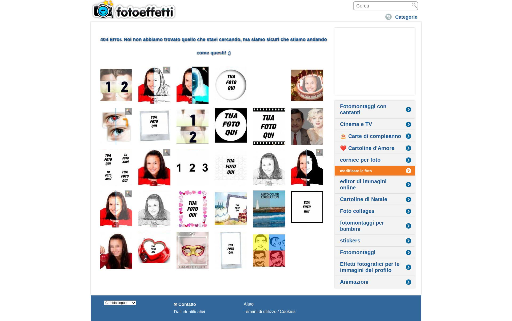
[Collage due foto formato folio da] (269, 85)
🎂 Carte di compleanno (370, 136)
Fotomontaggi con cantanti (363, 109)
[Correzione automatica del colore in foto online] (269, 208)
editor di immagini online (363, 184)
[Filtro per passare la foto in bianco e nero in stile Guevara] (307, 167)
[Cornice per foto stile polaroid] (154, 126)
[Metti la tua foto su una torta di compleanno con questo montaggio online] (307, 85)
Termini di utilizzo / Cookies (269, 311)
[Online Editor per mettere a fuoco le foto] (154, 167)
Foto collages (357, 211)
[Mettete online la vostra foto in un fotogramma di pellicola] (269, 126)
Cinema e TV (356, 124)
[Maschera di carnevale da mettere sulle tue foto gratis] (193, 250)
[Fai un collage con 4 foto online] (116, 167)
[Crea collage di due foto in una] (116, 85)
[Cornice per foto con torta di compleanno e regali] (231, 208)
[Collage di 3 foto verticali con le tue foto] (193, 167)
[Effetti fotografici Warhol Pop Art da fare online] (269, 250)
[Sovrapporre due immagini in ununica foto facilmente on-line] (307, 126)
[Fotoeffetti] (135, 9)
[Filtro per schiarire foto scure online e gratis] (116, 208)
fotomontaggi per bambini (362, 226)
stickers (350, 240)
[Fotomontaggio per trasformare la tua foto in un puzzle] (231, 167)
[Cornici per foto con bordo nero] (307, 208)
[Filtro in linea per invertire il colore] (193, 85)
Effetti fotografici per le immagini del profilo (369, 267)
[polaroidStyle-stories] (231, 250)
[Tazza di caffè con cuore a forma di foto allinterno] (154, 250)
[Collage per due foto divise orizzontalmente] (193, 126)
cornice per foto (360, 160)
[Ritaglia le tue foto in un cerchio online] (231, 126)
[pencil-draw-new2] (269, 167)
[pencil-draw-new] (154, 208)
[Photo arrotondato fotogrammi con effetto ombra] (231, 85)
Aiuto (249, 304)
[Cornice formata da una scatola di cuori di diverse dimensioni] (193, 208)
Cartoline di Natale (363, 199)
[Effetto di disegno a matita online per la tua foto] (154, 85)
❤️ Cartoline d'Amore (367, 148)
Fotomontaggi (357, 252)
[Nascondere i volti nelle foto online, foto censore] (116, 250)
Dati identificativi (189, 312)
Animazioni (354, 282)
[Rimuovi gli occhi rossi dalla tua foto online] (116, 126)
